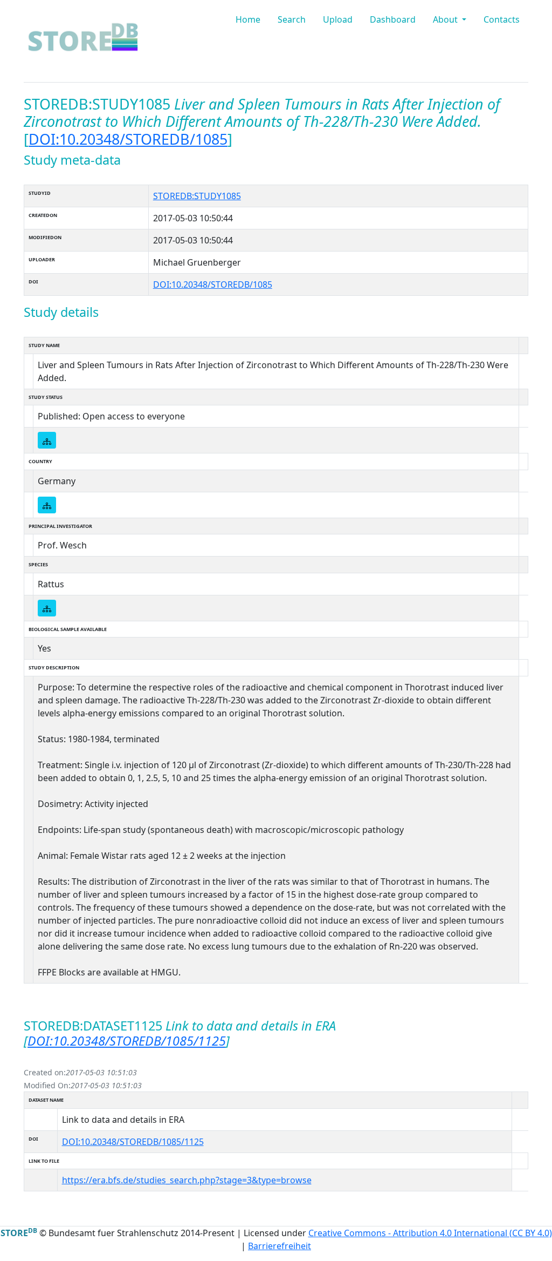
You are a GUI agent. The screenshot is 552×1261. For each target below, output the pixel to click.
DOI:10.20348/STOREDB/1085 (128, 139)
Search (292, 19)
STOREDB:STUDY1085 (197, 196)
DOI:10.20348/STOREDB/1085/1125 (126, 1040)
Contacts (502, 19)
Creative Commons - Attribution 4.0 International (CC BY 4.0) (430, 1233)
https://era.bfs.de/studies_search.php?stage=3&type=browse (187, 1180)
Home (248, 19)
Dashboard (393, 19)
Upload (338, 19)
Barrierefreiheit (279, 1246)
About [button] (446, 19)
